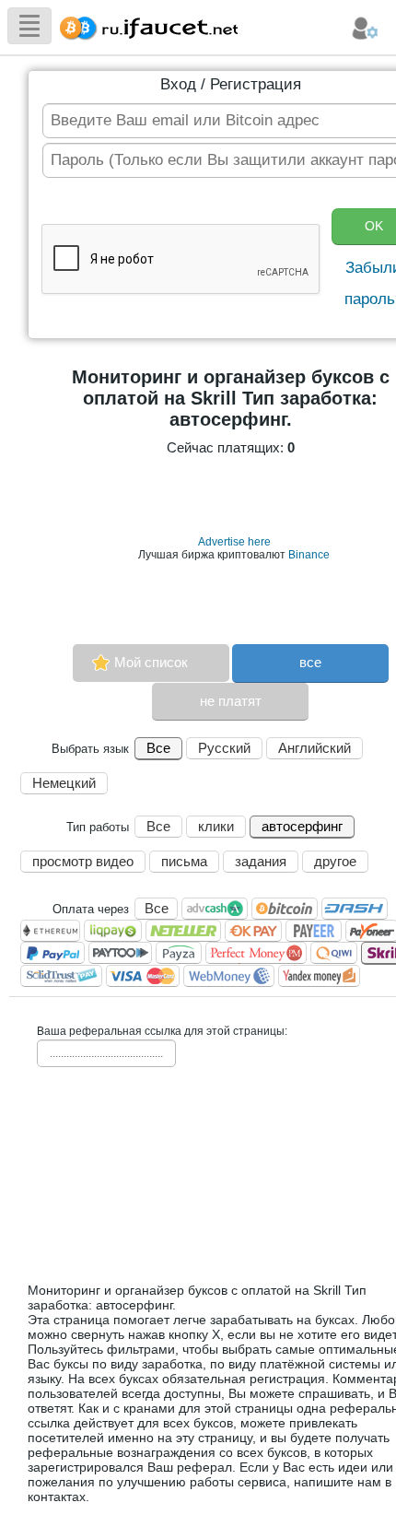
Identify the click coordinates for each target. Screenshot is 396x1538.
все (310, 662)
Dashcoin (354, 909)
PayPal (52, 953)
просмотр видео (83, 861)
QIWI (333, 953)
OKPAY (253, 931)
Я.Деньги (319, 976)
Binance (309, 554)
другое (335, 861)
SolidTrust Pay (61, 976)
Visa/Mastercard (143, 976)
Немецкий (64, 783)
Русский (224, 748)
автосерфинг (302, 826)
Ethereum (50, 931)
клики (216, 826)
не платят (231, 701)
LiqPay (113, 931)
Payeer (313, 931)
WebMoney (228, 976)
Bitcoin (284, 909)
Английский (314, 748)
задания (260, 861)
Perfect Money (256, 953)
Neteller (183, 931)
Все (158, 748)
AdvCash (214, 909)
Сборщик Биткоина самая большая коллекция (145, 25)
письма (184, 861)
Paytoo (120, 953)
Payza (179, 953)
